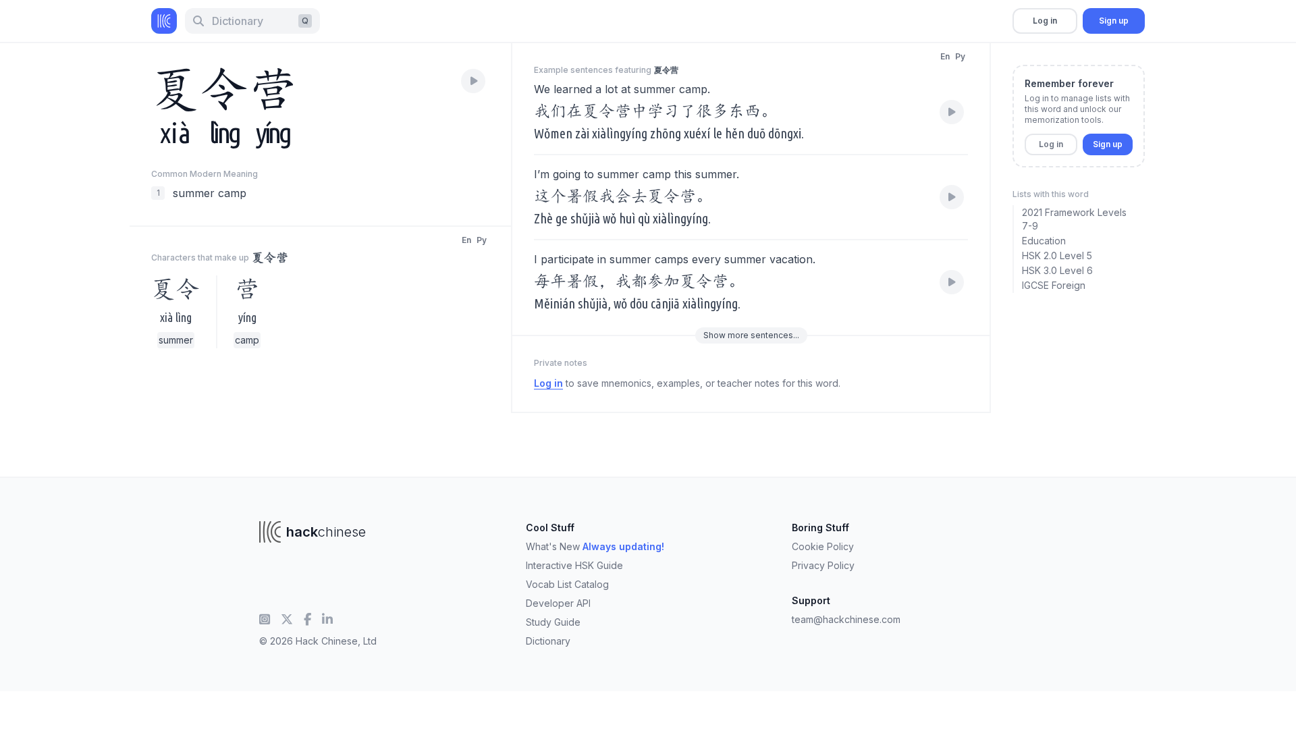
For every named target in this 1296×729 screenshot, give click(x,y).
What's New (595, 546)
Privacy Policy (823, 565)
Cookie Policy (823, 546)
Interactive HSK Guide (574, 565)
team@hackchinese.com (846, 619)
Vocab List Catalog (567, 584)
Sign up (1114, 21)
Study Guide (553, 622)
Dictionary (548, 641)
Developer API (558, 603)
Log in (1045, 21)
